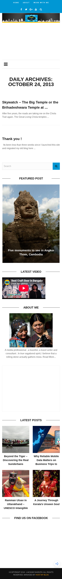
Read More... (49, 357)
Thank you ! (12, 139)
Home (16, 3)
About (26, 3)
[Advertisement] (31, 41)
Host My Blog (42, 575)
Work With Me (41, 3)
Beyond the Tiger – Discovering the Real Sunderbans (16, 460)
